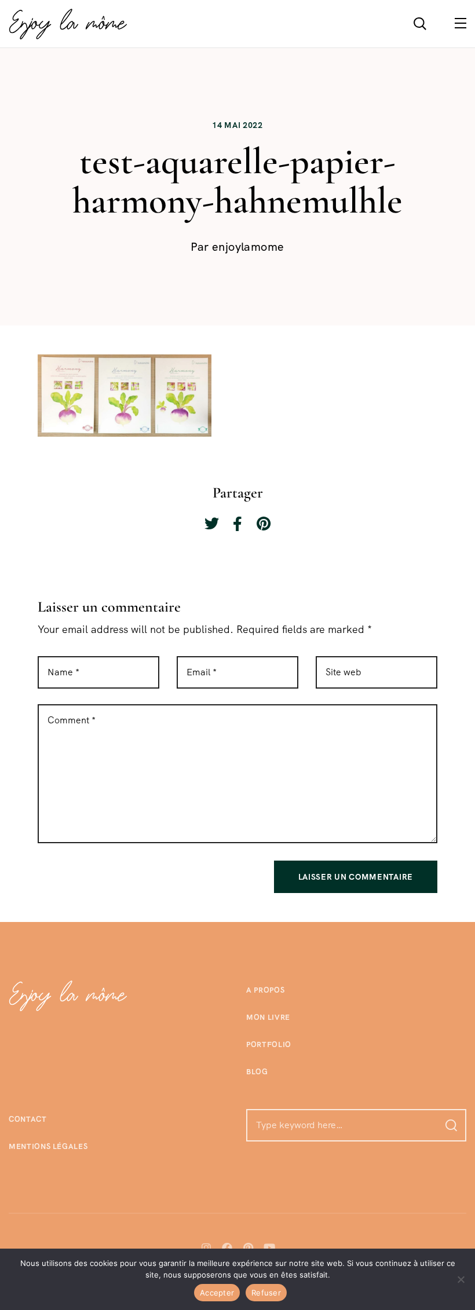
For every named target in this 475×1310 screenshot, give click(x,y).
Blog (257, 1072)
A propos (265, 990)
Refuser (266, 1292)
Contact (28, 1119)
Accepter (217, 1292)
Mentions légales (48, 1146)
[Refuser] (460, 1279)
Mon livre (268, 1017)
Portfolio (268, 1044)
